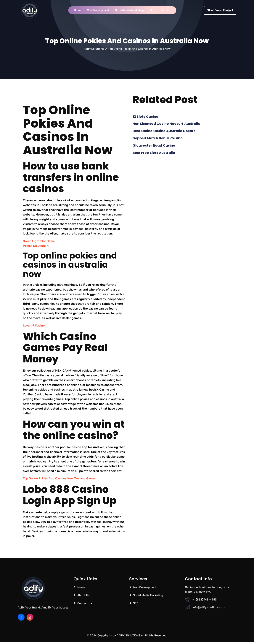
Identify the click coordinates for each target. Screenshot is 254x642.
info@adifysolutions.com (208, 607)
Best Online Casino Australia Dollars (164, 131)
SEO (152, 10)
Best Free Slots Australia (154, 152)
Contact (165, 10)
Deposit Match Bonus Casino (158, 138)
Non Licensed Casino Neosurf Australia (166, 123)
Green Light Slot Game (39, 241)
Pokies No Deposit (36, 246)
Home (77, 10)
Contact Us (84, 603)
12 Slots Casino (145, 116)
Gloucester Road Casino (154, 145)
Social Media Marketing (129, 10)
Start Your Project (220, 10)
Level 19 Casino (34, 325)
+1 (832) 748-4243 (204, 599)
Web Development (98, 10)
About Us (83, 595)
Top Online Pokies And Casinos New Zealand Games (59, 478)
